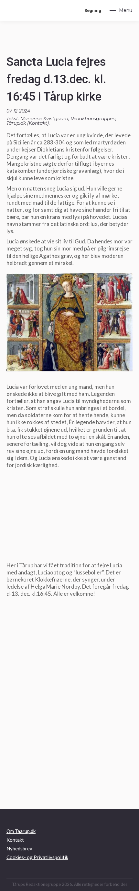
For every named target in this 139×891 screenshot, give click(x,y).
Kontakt (38, 123)
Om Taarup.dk (21, 831)
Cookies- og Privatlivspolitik (37, 857)
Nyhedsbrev (19, 848)
